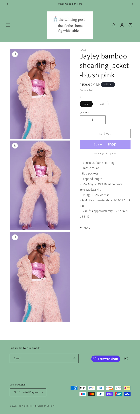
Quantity (84, 112)
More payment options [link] (105, 153)
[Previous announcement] (7, 4)
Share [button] (87, 228)
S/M (88, 104)
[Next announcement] (133, 4)
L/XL (103, 104)
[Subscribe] (74, 358)
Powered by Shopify (45, 405)
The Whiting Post (26, 405)
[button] (8, 25)
